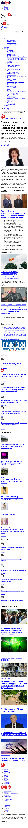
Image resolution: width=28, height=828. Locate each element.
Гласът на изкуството (12, 94)
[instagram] (9, 788)
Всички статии (8, 798)
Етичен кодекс (7, 796)
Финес (8, 89)
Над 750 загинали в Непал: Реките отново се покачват (12, 710)
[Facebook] (6, 143)
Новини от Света (11, 43)
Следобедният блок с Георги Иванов (16, 91)
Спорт (5, 107)
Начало (6, 771)
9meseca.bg (3, 502)
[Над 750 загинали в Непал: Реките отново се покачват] (14, 704)
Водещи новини (11, 40)
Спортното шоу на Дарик (13, 65)
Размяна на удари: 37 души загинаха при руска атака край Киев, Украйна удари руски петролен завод (14, 684)
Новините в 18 (11, 54)
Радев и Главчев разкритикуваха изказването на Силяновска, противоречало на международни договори (14, 214)
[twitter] (6, 146)
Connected (9, 101)
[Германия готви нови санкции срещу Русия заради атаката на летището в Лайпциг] (14, 728)
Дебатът (9, 90)
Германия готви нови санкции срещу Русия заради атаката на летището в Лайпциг (14, 735)
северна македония (6, 339)
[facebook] (2, 146)
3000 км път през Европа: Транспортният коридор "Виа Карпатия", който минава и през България (12, 480)
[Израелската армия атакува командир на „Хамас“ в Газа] (14, 753)
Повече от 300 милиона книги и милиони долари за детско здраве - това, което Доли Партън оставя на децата (12, 530)
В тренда (9, 61)
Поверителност (8, 792)
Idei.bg (7, 808)
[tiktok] (2, 788)
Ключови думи (8, 799)
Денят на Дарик (11, 51)
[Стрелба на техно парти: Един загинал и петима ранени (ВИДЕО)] (14, 651)
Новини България (11, 41)
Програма (6, 47)
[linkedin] (4, 146)
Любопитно (7, 45)
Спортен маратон (11, 79)
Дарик (6, 118)
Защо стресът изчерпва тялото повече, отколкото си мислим (13, 513)
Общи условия (7, 791)
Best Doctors (7, 782)
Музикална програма (12, 72)
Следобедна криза (11, 97)
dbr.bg (2, 450)
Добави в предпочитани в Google (15, 317)
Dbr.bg (7, 810)
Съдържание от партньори (11, 793)
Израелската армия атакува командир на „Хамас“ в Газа (13, 759)
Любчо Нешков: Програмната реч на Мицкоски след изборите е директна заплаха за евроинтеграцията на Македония (14, 309)
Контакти (6, 795)
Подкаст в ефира (11, 83)
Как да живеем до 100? (13, 87)
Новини (6, 7)
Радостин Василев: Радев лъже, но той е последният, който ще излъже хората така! (15, 333)
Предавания (7, 8)
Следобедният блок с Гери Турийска (16, 59)
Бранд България (11, 104)
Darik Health (7, 9)
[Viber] (2, 143)
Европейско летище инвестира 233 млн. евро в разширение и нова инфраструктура (12, 446)
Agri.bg (7, 811)
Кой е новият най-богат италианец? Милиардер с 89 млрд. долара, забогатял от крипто (13, 462)
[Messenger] (4, 143)
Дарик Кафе (10, 50)
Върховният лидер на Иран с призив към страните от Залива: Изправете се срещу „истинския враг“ (13, 631)
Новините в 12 (11, 68)
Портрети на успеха (12, 86)
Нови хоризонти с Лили (13, 73)
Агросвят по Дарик (12, 62)
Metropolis (9, 80)
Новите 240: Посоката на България (16, 98)
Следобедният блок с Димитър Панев (17, 57)
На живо (6, 105)
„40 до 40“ (6, 11)
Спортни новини (11, 75)
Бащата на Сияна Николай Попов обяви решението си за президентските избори (14, 328)
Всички (3, 429)
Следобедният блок (12, 66)
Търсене (6, 780)
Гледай (5, 27)
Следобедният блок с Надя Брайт (15, 58)
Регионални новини (12, 44)
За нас (5, 802)
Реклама (6, 800)
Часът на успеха (11, 100)
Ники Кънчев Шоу (12, 55)
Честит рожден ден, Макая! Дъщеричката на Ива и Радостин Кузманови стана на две (12, 497)
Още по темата (11, 84)
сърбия (17, 339)
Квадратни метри (11, 96)
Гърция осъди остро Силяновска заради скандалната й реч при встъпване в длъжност (10, 275)
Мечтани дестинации (12, 93)
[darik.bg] (6, 4)
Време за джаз (10, 64)
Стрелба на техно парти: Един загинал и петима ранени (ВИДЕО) (13, 658)
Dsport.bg (7, 805)
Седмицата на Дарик (12, 52)
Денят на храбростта (12, 103)
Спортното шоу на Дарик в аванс (15, 82)
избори (13, 339)
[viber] (8, 146)
